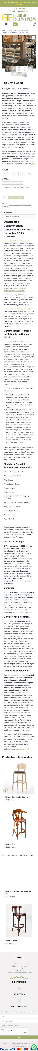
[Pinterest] (19, 977)
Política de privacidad (13, 1025)
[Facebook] (15, 977)
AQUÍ (33, 164)
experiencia (19, 749)
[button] (6, 24)
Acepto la (11, 1025)
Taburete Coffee (11, 941)
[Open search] (15, 24)
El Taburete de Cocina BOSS (14, 241)
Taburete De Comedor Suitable (16, 797)
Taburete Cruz (10, 844)
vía (25, 749)
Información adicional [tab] (11, 216)
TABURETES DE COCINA (15, 205)
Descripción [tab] (8, 212)
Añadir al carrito (16, 197)
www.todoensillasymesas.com (17, 309)
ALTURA (5, 179)
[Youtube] (22, 977)
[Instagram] (11, 977)
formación (10, 749)
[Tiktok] (26, 977)
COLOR (5, 170)
